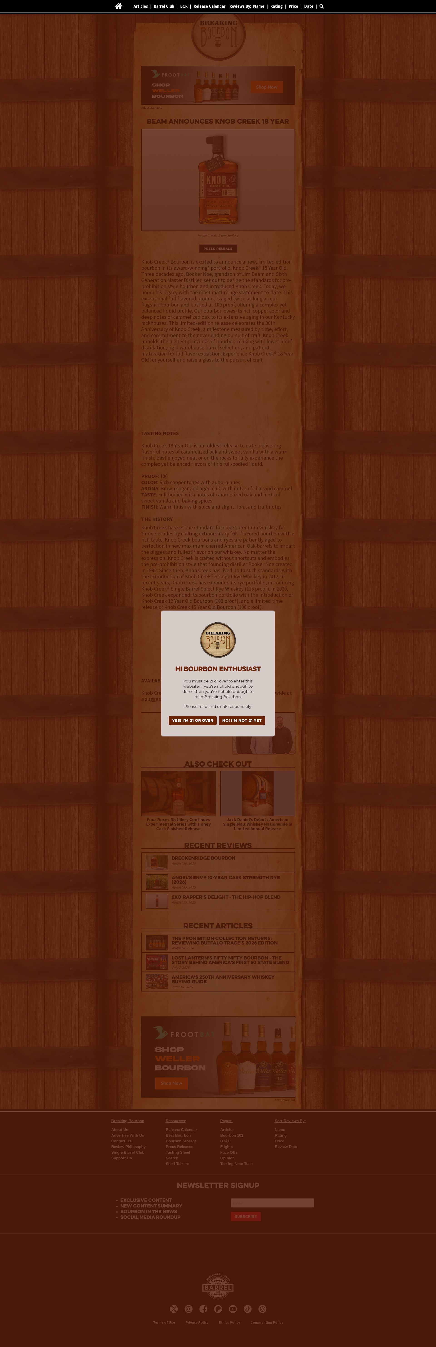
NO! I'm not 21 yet (242, 721)
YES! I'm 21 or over (192, 721)
